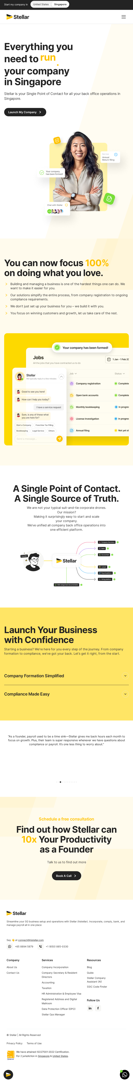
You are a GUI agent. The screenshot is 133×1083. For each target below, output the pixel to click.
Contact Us (13, 980)
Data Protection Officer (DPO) (59, 1016)
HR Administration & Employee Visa (61, 1001)
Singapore (60, 12)
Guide (90, 980)
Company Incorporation (55, 974)
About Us (12, 974)
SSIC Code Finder (97, 994)
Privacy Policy (15, 1051)
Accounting (48, 990)
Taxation (46, 995)
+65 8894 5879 (24, 954)
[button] (122, 25)
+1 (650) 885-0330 (57, 954)
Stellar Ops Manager (53, 1022)
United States (41, 12)
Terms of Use (34, 1051)
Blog (89, 974)
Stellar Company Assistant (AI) (96, 987)
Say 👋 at (25, 947)
